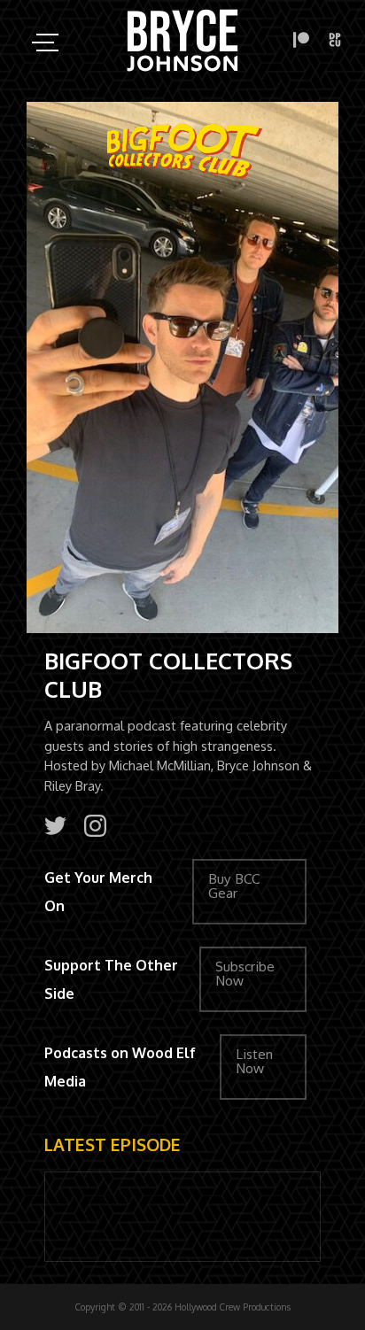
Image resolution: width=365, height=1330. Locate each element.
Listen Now (254, 1061)
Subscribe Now (245, 973)
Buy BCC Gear (234, 886)
